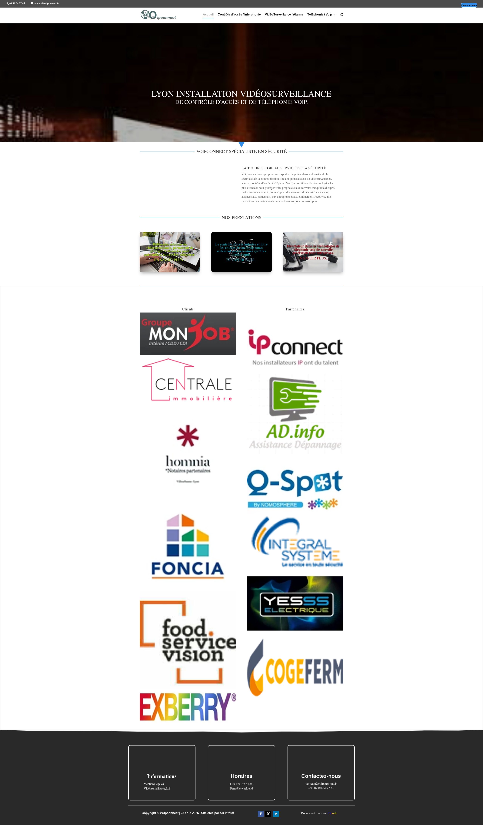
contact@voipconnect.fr (321, 783)
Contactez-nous (469, 5)
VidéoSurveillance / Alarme (284, 14)
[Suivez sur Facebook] (261, 814)
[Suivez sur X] (268, 814)
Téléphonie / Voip (319, 14)
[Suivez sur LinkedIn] (276, 814)
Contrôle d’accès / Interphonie (239, 14)
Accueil (208, 14)
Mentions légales (154, 784)
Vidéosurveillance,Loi (157, 788)
